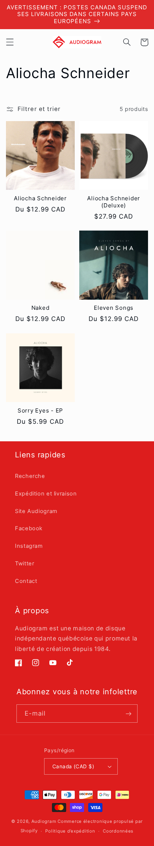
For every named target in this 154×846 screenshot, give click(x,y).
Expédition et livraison (46, 493)
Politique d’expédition (70, 831)
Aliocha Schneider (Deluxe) (113, 202)
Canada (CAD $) (73, 766)
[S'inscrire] (128, 713)
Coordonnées (118, 831)
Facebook (29, 528)
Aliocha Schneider (40, 198)
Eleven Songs (113, 308)
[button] (9, 42)
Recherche (30, 476)
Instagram (29, 546)
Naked (40, 308)
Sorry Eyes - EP (40, 410)
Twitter (24, 563)
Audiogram (43, 821)
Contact (26, 581)
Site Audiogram (36, 511)
